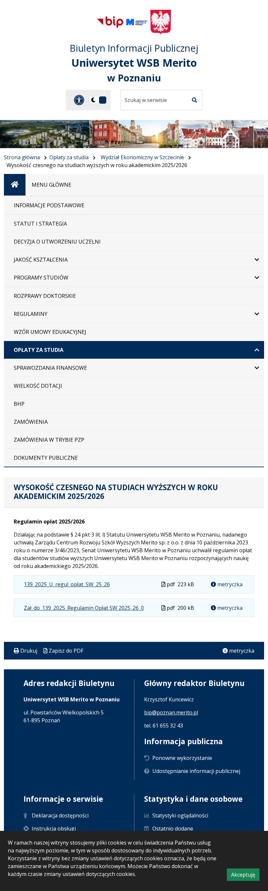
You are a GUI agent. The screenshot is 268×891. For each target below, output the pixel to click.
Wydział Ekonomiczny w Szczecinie (142, 157)
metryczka (229, 584)
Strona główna (22, 157)
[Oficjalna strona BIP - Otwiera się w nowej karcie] (110, 21)
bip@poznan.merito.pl (171, 712)
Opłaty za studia (69, 157)
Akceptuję (245, 876)
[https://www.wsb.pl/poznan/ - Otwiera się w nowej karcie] (137, 22)
